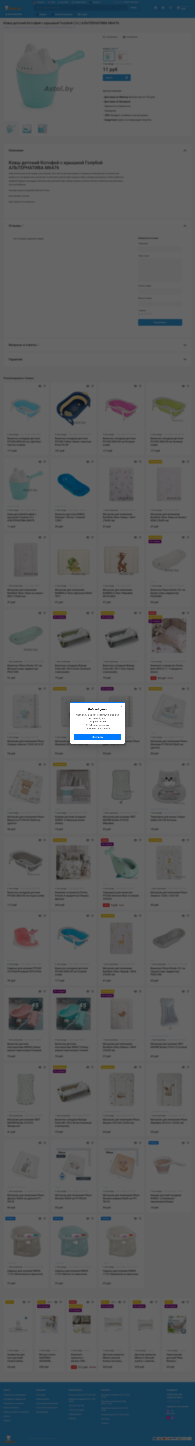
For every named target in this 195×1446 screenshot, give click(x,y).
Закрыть (97, 737)
